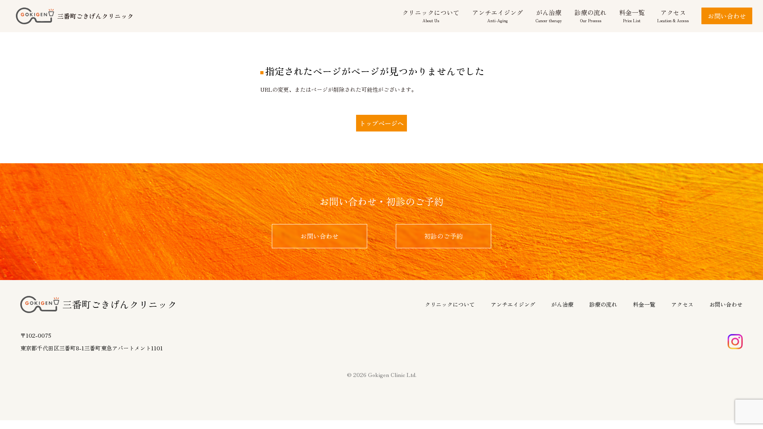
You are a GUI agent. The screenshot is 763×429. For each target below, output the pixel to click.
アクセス (682, 304)
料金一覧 (644, 304)
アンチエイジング (513, 304)
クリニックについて (450, 304)
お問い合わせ (727, 16)
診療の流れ (603, 304)
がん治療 (562, 304)
